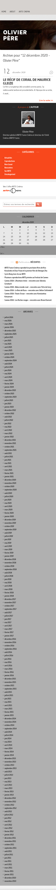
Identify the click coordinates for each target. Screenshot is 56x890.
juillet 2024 (8, 367)
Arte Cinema (24, 11)
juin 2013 (7, 778)
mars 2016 (8, 669)
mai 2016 (7, 662)
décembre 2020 (10, 480)
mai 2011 (7, 861)
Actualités (8, 158)
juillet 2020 (8, 496)
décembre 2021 (10, 440)
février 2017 (8, 632)
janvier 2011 (9, 874)
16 (20, 237)
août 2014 (8, 732)
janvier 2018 (9, 596)
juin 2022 (7, 423)
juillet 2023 (8, 400)
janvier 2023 (9, 407)
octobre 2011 (9, 844)
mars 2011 (8, 867)
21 (4, 240)
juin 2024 (7, 370)
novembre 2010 (10, 881)
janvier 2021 (9, 476)
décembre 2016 (10, 639)
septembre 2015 (10, 688)
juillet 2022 (8, 420)
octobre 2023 (9, 393)
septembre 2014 (10, 728)
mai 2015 (7, 702)
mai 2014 (7, 742)
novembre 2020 (10, 483)
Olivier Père (28, 131)
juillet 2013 (8, 775)
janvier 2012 (9, 834)
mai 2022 (7, 427)
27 (52, 240)
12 (44, 233)
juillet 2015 (8, 695)
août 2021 (8, 453)
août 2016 (8, 652)
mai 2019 (7, 543)
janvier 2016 (9, 675)
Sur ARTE (7, 171)
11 (36, 233)
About (12, 11)
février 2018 (9, 592)
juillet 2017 (8, 616)
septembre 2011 (10, 848)
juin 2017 (7, 619)
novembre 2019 (10, 523)
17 (28, 237)
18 (36, 237)
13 (52, 233)
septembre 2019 (10, 529)
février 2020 (9, 513)
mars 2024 (8, 380)
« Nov (2, 247)
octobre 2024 (9, 357)
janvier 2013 (9, 795)
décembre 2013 (10, 758)
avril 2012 (8, 824)
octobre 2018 (9, 566)
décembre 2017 (10, 599)
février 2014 (9, 751)
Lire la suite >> (46, 100)
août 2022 (8, 416)
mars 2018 (8, 589)
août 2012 (8, 811)
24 (28, 240)
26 (44, 240)
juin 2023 (7, 403)
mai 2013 (7, 781)
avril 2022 (8, 430)
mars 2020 (8, 509)
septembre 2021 (10, 450)
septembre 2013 (10, 768)
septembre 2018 (10, 569)
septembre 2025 (10, 334)
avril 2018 (8, 586)
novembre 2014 (10, 722)
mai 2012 (7, 821)
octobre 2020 (9, 486)
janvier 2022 (9, 436)
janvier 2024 (9, 387)
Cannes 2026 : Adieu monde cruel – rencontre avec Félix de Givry (27, 287)
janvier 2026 (9, 327)
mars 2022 (8, 433)
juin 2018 (7, 579)
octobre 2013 (9, 765)
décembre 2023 (10, 390)
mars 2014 (8, 748)
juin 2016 (7, 659)
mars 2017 (8, 629)
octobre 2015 (9, 685)
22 (12, 240)
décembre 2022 (10, 410)
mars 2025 (8, 350)
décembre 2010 (10, 878)
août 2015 (8, 692)
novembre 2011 (10, 841)
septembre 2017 (10, 609)
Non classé (8, 164)
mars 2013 (8, 788)
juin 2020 (7, 499)
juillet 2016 (8, 655)
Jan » (2, 253)
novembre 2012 (10, 801)
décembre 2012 (10, 798)
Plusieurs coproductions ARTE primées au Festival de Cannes (26, 277)
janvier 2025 (9, 354)
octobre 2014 (9, 725)
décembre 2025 (10, 330)
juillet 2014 (8, 735)
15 (12, 237)
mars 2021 (8, 470)
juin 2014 (7, 738)
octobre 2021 (9, 446)
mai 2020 (7, 503)
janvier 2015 (9, 715)
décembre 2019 (10, 519)
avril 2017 (8, 625)
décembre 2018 (10, 559)
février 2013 (8, 791)
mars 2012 (8, 828)
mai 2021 (7, 463)
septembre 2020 (10, 489)
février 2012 (8, 831)
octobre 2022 (9, 413)
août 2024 (8, 363)
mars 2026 (8, 324)
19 (44, 237)
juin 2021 (7, 460)
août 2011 (8, 851)
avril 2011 (8, 864)
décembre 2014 (10, 718)
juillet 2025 (8, 337)
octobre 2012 (9, 805)
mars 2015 (8, 708)
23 (20, 240)
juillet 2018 (8, 576)
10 (28, 233)
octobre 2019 (9, 526)
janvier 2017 (9, 635)
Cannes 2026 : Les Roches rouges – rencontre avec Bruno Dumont (28, 300)
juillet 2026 (8, 317)
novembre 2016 (10, 642)
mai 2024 (7, 373)
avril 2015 (8, 705)
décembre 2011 (10, 838)
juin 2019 (7, 539)
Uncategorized (9, 174)
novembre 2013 (10, 761)
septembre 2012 (10, 808)
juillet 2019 (8, 536)
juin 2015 (7, 698)
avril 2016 (8, 665)
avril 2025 (8, 347)
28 (4, 243)
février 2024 (9, 383)
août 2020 (8, 493)
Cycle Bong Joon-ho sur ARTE (15, 274)
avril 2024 (8, 377)
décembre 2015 (10, 678)
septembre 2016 (10, 649)
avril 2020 (8, 506)
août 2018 (8, 572)
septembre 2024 (10, 360)
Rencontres (8, 167)
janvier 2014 (9, 755)
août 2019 (8, 533)
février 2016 (9, 672)
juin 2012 (7, 818)
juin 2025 (7, 340)
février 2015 (8, 712)
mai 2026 (7, 320)
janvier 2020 (9, 516)
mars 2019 (8, 549)
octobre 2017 (9, 606)
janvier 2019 (9, 556)
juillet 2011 (8, 854)
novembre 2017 (10, 602)
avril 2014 (8, 745)
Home (3, 11)
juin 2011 (7, 858)
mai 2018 (7, 582)
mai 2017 (7, 622)
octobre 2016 (9, 645)
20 (52, 237)
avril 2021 (8, 466)
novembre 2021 (10, 443)
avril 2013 (8, 785)
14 (4, 237)
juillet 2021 (8, 456)
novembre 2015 (10, 682)
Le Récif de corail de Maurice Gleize (27, 81)
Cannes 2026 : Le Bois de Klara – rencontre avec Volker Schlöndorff (28, 290)
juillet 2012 (8, 814)
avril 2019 (8, 546)
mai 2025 (7, 344)
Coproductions (9, 161)
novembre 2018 (10, 562)
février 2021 (8, 473)
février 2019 (8, 552)
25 (36, 240)
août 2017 (8, 612)
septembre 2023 (10, 397)
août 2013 (8, 771)
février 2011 (8, 871)
